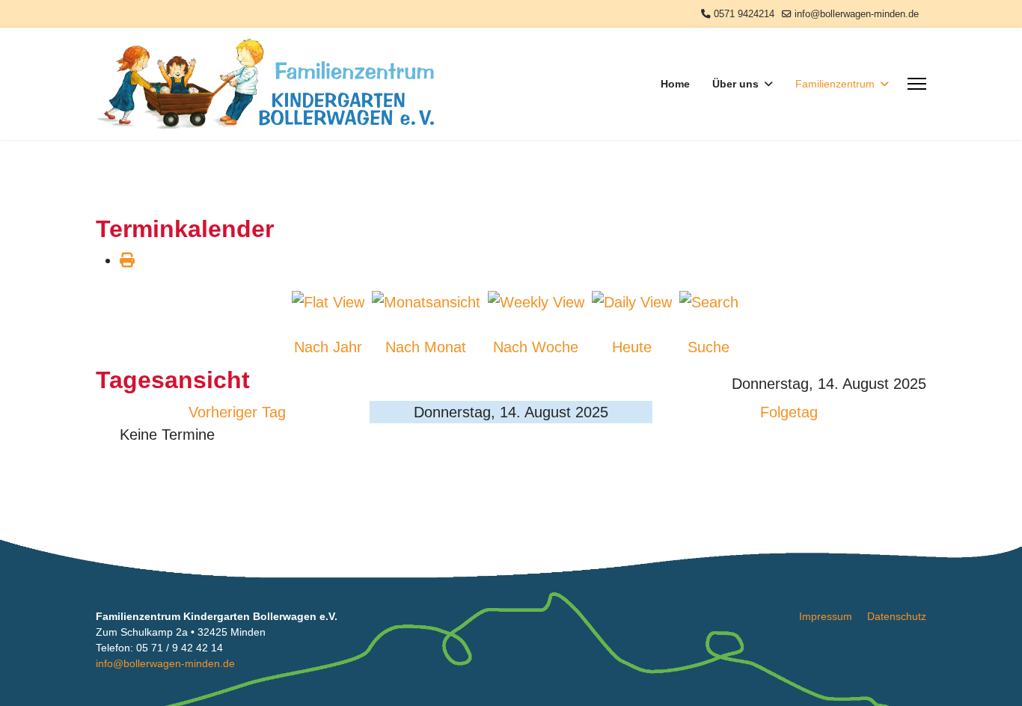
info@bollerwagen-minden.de (857, 14)
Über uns (735, 84)
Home (675, 84)
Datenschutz (896, 616)
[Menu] (917, 84)
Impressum (825, 616)
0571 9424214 (744, 14)
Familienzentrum (835, 84)
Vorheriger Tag (237, 412)
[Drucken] (127, 260)
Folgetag (789, 412)
